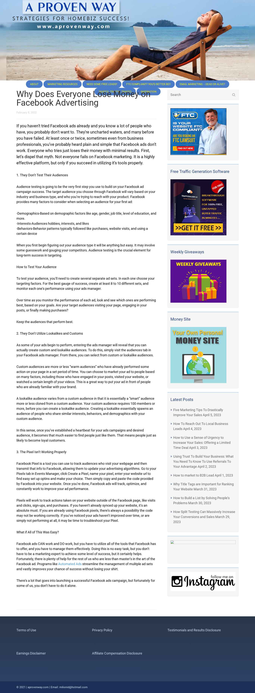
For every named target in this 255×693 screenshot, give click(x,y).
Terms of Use (26, 630)
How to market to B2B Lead (193, 475)
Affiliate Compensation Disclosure (117, 653)
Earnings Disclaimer (31, 653)
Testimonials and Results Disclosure (194, 630)
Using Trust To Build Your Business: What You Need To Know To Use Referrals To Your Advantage (203, 461)
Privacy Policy (102, 630)
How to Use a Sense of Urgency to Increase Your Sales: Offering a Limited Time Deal (202, 443)
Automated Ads (70, 564)
